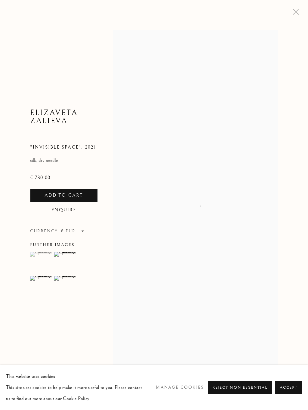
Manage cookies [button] (180, 387)
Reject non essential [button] (240, 387)
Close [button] (294, 13)
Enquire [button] (63, 210)
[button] (41, 254)
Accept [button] (288, 387)
